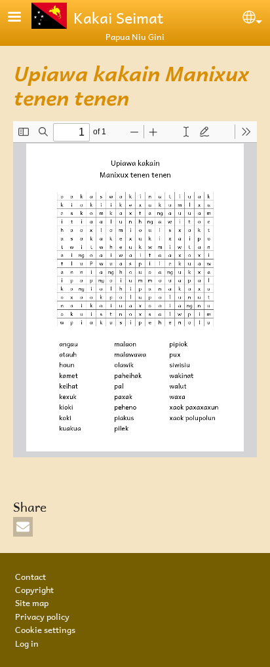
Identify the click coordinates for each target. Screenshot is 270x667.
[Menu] (22, 18)
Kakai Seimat (118, 16)
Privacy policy (42, 615)
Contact (30, 575)
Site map (31, 601)
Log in (27, 642)
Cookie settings (45, 628)
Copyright (34, 588)
